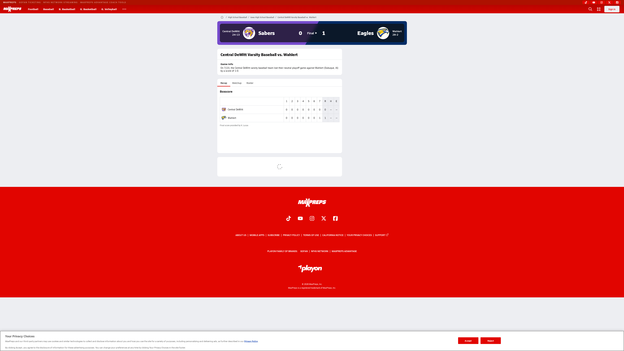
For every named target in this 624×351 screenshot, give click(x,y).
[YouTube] (593, 2)
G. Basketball (88, 9)
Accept (468, 340)
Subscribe (274, 235)
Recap (224, 82)
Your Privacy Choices (359, 235)
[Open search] (590, 9)
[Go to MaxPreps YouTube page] (300, 219)
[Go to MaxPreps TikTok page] (288, 219)
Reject (491, 340)
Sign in (611, 9)
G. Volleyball (109, 9)
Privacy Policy (291, 235)
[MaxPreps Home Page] (222, 17)
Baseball (48, 9)
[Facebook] (617, 2)
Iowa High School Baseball (262, 17)
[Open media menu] (599, 9)
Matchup (236, 82)
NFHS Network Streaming (60, 2)
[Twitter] (609, 2)
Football (33, 9)
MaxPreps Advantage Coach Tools (103, 2)
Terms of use (311, 235)
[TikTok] (586, 2)
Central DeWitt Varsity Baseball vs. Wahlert (297, 17)
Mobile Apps (257, 235)
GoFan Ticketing (30, 2)
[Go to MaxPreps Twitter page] (323, 219)
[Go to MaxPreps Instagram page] (312, 219)
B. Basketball (67, 9)
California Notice (333, 235)
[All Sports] (124, 9)
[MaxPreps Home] (12, 9)
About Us (240, 235)
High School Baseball (237, 17)
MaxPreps (9, 2)
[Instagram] (601, 2)
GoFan (304, 251)
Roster (250, 82)
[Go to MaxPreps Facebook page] (335, 219)
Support (380, 235)
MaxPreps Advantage (344, 251)
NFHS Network (319, 251)
